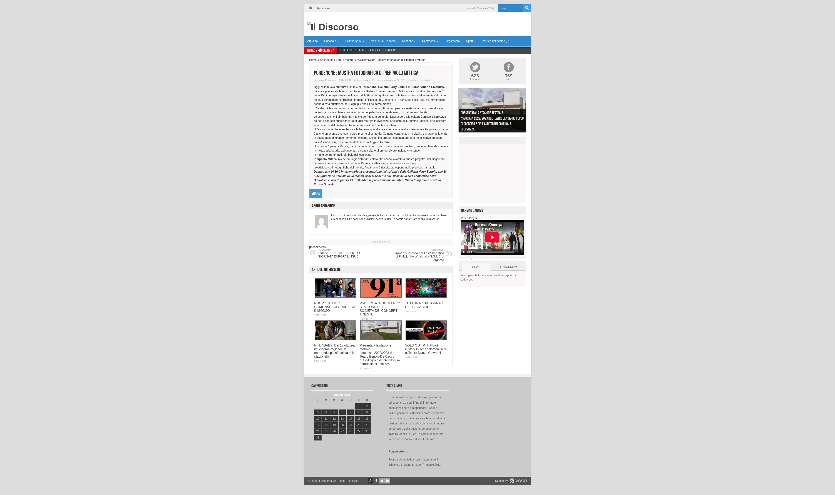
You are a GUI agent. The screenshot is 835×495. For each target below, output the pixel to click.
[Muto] (471, 259)
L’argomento (452, 41)
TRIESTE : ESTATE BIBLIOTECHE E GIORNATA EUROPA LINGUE (343, 253)
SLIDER (401, 80)
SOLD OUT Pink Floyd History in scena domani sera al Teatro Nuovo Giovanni (426, 349)
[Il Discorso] (333, 27)
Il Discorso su (355, 41)
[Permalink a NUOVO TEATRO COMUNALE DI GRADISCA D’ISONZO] (335, 297)
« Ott (317, 443)
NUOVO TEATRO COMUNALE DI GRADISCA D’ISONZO (334, 306)
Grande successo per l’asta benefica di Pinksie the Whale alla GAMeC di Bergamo (419, 255)
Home (310, 8)
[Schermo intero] (477, 259)
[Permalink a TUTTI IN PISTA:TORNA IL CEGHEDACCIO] (426, 297)
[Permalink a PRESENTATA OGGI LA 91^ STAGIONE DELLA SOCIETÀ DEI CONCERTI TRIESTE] (381, 297)
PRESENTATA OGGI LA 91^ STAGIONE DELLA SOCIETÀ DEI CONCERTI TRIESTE (380, 308)
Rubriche (409, 41)
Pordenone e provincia (384, 80)
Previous (455, 111)
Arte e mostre (345, 59)
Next (529, 111)
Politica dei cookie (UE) (496, 41)
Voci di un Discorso (383, 41)
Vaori (518, 480)
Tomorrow (508, 267)
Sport (470, 41)
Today (475, 267)
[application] (492, 237)
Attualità (312, 41)
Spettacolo (430, 41)
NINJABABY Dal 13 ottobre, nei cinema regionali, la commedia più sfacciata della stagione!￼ (334, 350)
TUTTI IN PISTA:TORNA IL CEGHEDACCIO (368, 50)
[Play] (464, 252)
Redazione (323, 8)
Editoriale (331, 41)
